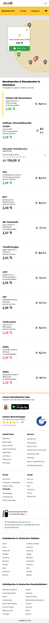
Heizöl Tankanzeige (9, 500)
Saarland (29, 607)
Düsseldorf (30, 561)
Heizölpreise (31, 439)
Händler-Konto (8, 486)
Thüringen (6, 614)
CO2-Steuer (6, 456)
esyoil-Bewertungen (9, 425)
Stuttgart (6, 554)
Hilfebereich (7, 459)
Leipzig (28, 554)
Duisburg (29, 564)
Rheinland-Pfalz (31, 597)
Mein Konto (6, 479)
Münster (29, 575)
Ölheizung (30, 458)
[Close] (27, 30)
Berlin (5, 544)
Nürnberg (6, 558)
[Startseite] (7, 3)
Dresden (29, 571)
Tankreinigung (7, 493)
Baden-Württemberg (10, 603)
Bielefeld (29, 558)
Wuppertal (6, 551)
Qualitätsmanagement (34, 465)
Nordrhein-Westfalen (10, 590)
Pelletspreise (31, 443)
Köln (28, 568)
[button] (18, 54)
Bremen (5, 564)
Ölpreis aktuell (8, 445)
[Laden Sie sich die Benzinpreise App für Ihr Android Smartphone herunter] (6, 407)
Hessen (28, 590)
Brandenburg (7, 600)
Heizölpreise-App (33, 454)
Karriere (30, 482)
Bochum (5, 575)
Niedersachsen (8, 610)
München (6, 561)
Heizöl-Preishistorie (9, 449)
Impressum (31, 489)
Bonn (4, 568)
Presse (29, 493)
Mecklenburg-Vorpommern (35, 600)
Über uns (30, 479)
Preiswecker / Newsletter (11, 482)
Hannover (29, 547)
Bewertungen (7, 442)
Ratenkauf (6, 438)
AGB (28, 486)
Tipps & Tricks (32, 446)
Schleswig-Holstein (9, 593)
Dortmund (6, 571)
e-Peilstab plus (8, 497)
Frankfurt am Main (32, 544)
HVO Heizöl (6, 463)
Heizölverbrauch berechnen (36, 450)
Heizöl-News (7, 452)
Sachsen (29, 603)
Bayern (5, 597)
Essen (5, 547)
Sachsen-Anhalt (8, 607)
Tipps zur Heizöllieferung (35, 461)
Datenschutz (31, 496)
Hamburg (29, 551)
